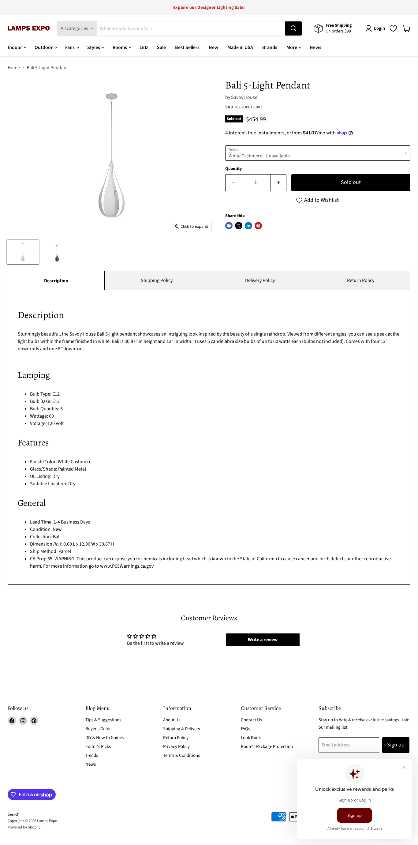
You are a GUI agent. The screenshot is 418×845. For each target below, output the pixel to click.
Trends (91, 755)
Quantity (233, 168)
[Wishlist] (393, 28)
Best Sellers (187, 47)
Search (13, 814)
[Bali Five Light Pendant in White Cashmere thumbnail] (23, 252)
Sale (161, 47)
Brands (269, 47)
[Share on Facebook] (229, 225)
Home (14, 67)
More (292, 47)
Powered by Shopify (24, 827)
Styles (94, 47)
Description (56, 280)
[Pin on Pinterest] (258, 225)
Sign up (396, 745)
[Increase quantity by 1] (278, 182)
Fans (70, 47)
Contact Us (251, 720)
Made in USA (240, 47)
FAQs (245, 729)
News (315, 47)
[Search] (293, 28)
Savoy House (244, 97)
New (213, 47)
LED (144, 47)
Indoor (15, 47)
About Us (171, 720)
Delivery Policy (260, 280)
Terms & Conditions (181, 755)
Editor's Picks (98, 746)
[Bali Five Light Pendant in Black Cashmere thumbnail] (57, 252)
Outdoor (44, 47)
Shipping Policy (157, 280)
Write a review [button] (263, 639)
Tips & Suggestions (103, 720)
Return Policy (360, 280)
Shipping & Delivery (181, 729)
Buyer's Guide (98, 729)
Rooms (120, 47)
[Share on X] (238, 225)
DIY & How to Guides (104, 737)
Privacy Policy (176, 746)
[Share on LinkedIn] (248, 225)
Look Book (251, 737)
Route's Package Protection (267, 746)
